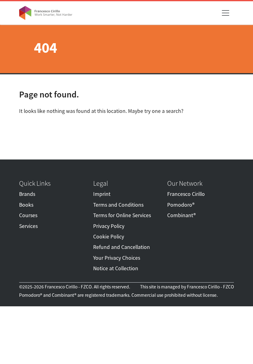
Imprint (101, 194)
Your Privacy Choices (116, 257)
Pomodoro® (180, 204)
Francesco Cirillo (186, 194)
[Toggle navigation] (225, 13)
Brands (27, 194)
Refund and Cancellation (121, 247)
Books (26, 204)
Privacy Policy (108, 226)
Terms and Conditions (118, 204)
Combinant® (181, 215)
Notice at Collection (115, 268)
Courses (28, 215)
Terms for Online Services (122, 215)
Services (28, 226)
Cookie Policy (108, 236)
